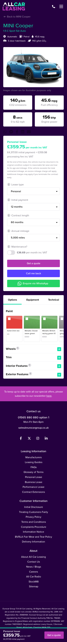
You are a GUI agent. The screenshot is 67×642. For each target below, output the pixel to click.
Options (12, 300)
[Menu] (61, 6)
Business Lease (33, 482)
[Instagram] (38, 439)
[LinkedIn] (46, 439)
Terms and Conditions (33, 522)
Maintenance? (19, 246)
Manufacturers (33, 457)
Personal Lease (33, 477)
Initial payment (19, 200)
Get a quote (33, 263)
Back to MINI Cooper (18, 16)
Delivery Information (33, 541)
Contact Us (33, 561)
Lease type (17, 184)
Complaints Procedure (33, 527)
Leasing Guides (33, 462)
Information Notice (33, 531)
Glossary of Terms (33, 472)
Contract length (20, 215)
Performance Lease (33, 487)
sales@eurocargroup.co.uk (33, 427)
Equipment (32, 300)
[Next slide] (58, 67)
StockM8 (34, 581)
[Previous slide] (8, 67)
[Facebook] (21, 439)
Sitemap (33, 586)
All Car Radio (33, 576)
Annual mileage (20, 231)
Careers (33, 571)
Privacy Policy (33, 517)
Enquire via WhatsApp (35, 283)
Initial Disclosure (33, 507)
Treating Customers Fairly (33, 512)
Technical (53, 300)
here (49, 396)
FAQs (34, 467)
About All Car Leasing (33, 557)
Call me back (33, 273)
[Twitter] (29, 439)
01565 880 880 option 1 (33, 417)
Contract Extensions (33, 492)
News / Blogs (33, 566)
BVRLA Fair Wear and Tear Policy (33, 536)
